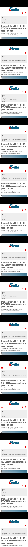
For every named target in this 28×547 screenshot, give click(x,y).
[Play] (14, 274)
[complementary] (14, 273)
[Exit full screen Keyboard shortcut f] (25, 545)
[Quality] (22, 545)
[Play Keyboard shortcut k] (2, 545)
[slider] (14, 545)
